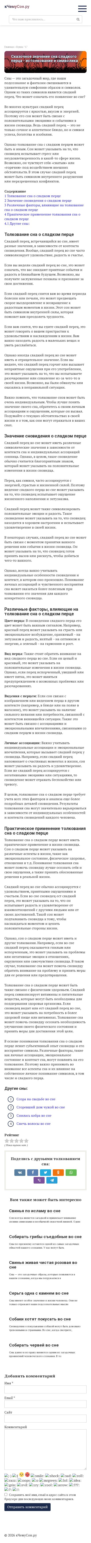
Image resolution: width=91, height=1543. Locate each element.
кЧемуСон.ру (17, 6)
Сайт (8, 1412)
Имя (8, 1383)
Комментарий (15, 1427)
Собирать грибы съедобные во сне (45, 1236)
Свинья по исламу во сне (35, 1210)
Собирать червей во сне (34, 1345)
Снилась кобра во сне (34, 1115)
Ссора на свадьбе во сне (36, 1099)
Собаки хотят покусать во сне (40, 1319)
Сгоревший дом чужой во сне (41, 1107)
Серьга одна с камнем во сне (39, 1293)
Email (9, 1398)
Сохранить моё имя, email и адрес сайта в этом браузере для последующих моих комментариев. (40, 1497)
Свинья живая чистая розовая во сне (43, 1265)
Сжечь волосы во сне (34, 1123)
